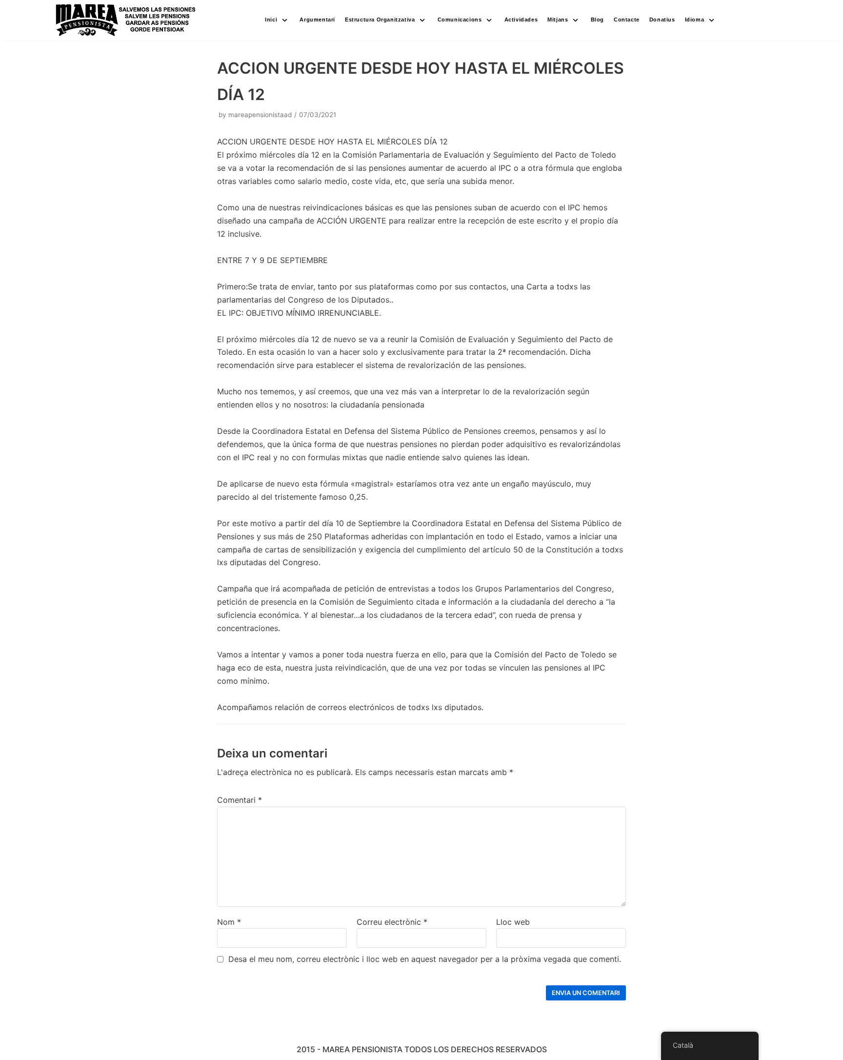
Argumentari (317, 19)
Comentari (239, 800)
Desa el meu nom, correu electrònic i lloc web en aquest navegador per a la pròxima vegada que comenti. (424, 959)
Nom (229, 922)
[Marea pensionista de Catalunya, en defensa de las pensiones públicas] (126, 20)
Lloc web (513, 922)
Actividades (521, 19)
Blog (597, 19)
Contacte (627, 19)
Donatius (662, 19)
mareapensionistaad (260, 115)
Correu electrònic (392, 922)
